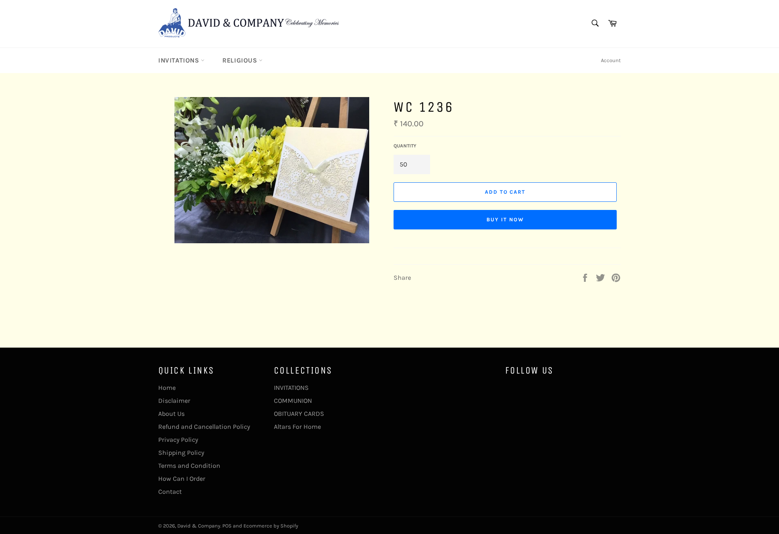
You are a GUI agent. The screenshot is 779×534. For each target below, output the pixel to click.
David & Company (198, 526)
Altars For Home (297, 426)
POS (227, 526)
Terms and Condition (189, 465)
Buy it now (505, 219)
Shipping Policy (181, 452)
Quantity (405, 146)
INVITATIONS (179, 60)
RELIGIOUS (240, 60)
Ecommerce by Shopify (270, 526)
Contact (170, 491)
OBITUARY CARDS (299, 413)
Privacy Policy (178, 439)
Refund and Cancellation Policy (204, 426)
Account (611, 60)
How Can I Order (181, 478)
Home (167, 387)
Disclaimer (174, 400)
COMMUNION (293, 400)
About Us (171, 413)
